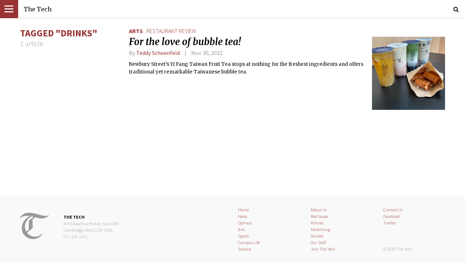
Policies (317, 223)
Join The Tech (323, 249)
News (242, 216)
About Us (319, 209)
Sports (243, 236)
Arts (136, 31)
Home (243, 209)
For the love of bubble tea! (185, 42)
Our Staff (318, 242)
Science (244, 249)
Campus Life (249, 242)
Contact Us (393, 209)
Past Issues (319, 216)
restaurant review (171, 31)
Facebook (391, 216)
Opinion (245, 223)
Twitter (389, 223)
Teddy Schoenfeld (158, 52)
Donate (317, 236)
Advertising (320, 229)
